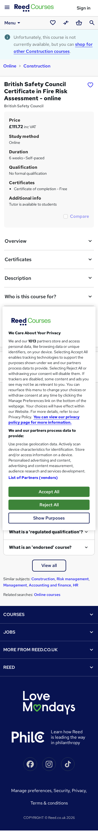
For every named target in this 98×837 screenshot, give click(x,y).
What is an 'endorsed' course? (40, 547)
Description (18, 278)
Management (15, 585)
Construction (36, 66)
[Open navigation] (7, 7)
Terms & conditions (49, 803)
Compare (79, 216)
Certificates (18, 259)
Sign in (83, 8)
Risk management (73, 578)
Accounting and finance (50, 585)
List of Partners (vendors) (33, 477)
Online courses (47, 594)
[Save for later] (90, 85)
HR (75, 585)
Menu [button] (10, 23)
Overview (15, 241)
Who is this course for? (30, 296)
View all (49, 565)
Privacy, (79, 790)
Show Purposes (49, 518)
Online (9, 66)
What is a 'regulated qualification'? (46, 532)
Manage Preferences (31, 790)
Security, (63, 790)
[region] (49, 418)
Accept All (49, 492)
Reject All (49, 505)
